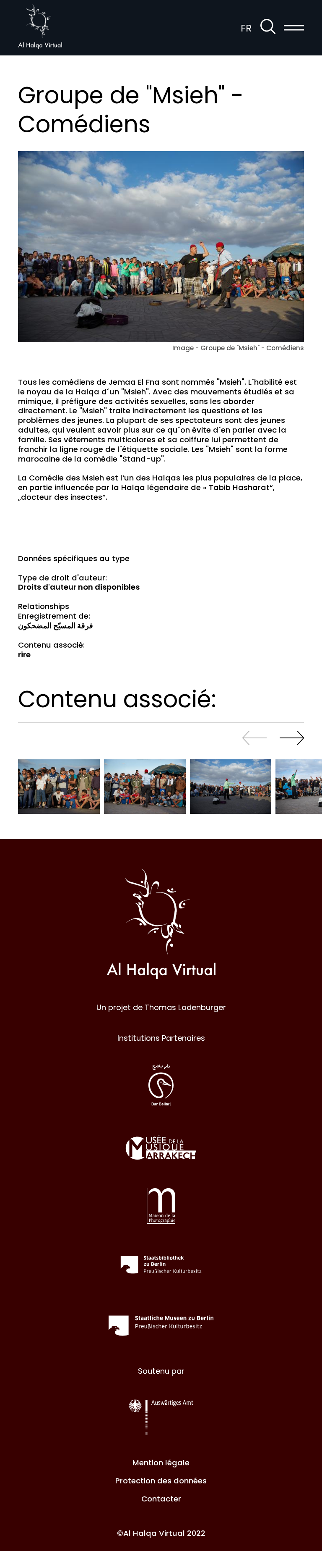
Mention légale (161, 1462)
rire (24, 654)
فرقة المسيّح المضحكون (55, 625)
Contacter (161, 1498)
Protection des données (161, 1480)
